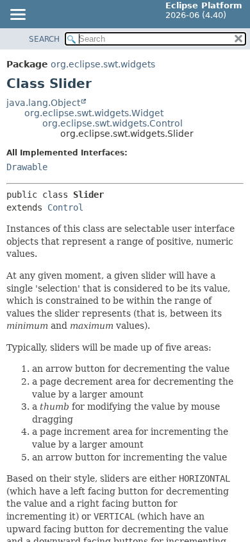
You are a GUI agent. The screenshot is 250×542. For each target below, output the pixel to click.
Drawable (26, 167)
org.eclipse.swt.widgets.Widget (93, 113)
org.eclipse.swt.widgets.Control (112, 123)
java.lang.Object (43, 103)
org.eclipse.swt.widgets (103, 64)
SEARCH (44, 39)
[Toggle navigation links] (17, 15)
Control (65, 207)
